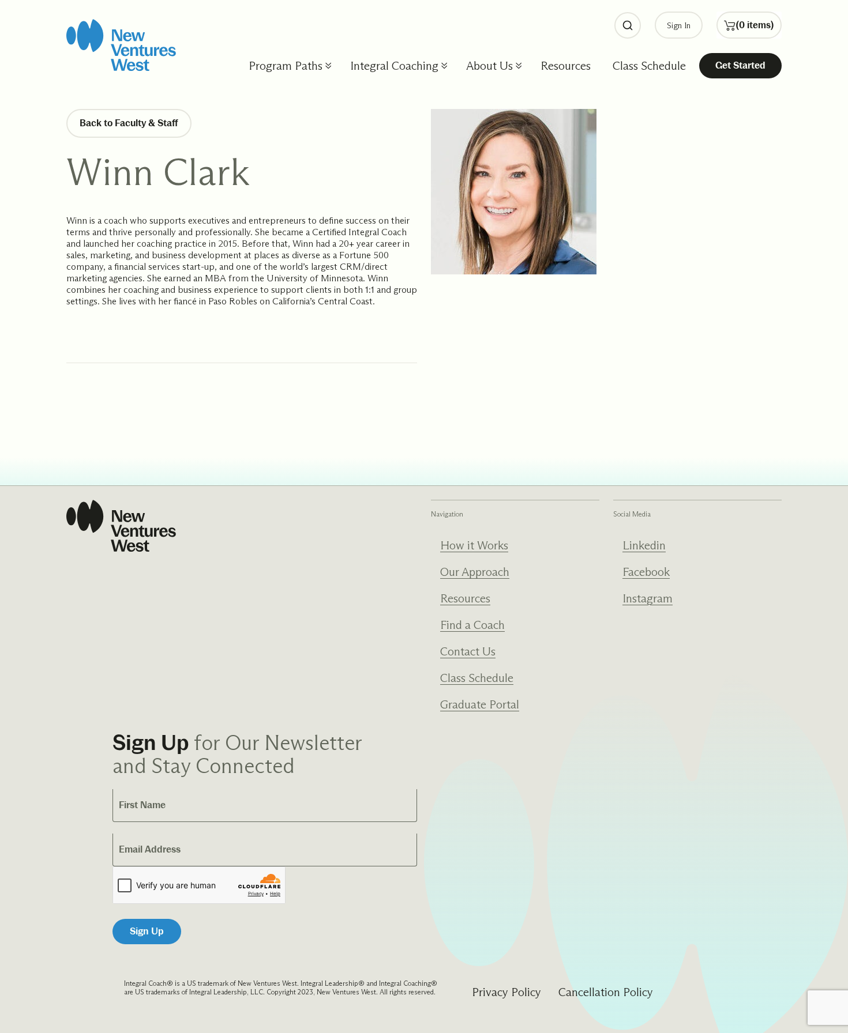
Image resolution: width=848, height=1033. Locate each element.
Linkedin (644, 545)
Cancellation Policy (605, 992)
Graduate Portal (479, 704)
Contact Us (468, 651)
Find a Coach (472, 625)
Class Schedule (649, 66)
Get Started (740, 65)
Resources (566, 66)
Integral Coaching (394, 66)
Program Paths (285, 66)
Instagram (647, 598)
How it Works (474, 545)
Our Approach (474, 572)
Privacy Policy (506, 992)
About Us (489, 66)
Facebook (646, 572)
